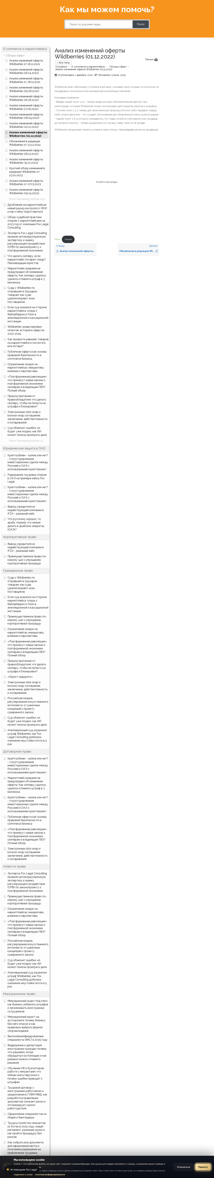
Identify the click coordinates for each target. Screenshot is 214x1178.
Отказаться (183, 1167)
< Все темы (63, 62)
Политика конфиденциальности (50, 1174)
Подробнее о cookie (23, 1174)
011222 (57, 239)
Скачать (68, 239)
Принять (203, 1167)
